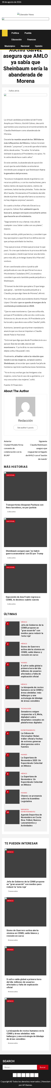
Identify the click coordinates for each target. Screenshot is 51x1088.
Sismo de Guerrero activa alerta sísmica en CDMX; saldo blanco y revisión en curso (32, 650)
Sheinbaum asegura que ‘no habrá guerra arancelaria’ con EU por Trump (24, 552)
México (24, 622)
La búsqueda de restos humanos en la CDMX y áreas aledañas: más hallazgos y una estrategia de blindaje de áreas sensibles (32, 694)
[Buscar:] (20, 1067)
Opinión (38, 46)
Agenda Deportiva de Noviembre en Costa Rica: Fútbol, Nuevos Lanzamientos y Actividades (31, 820)
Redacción (25, 420)
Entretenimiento (28, 730)
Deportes (25, 809)
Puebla (28, 33)
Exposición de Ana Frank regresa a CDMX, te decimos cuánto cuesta (23, 598)
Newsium (46, 1081)
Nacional (25, 46)
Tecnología (26, 708)
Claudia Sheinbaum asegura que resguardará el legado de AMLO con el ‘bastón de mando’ (36, 450)
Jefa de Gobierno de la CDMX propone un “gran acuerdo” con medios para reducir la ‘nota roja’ (32, 630)
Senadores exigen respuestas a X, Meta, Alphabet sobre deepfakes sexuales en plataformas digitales (32, 717)
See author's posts (25, 427)
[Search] (46, 33)
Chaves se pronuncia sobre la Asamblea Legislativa (31, 799)
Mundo (24, 663)
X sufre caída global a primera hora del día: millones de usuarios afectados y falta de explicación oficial (31, 671)
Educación (17, 39)
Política (15, 33)
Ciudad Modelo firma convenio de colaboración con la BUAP (13, 448)
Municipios (10, 46)
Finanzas (31, 39)
